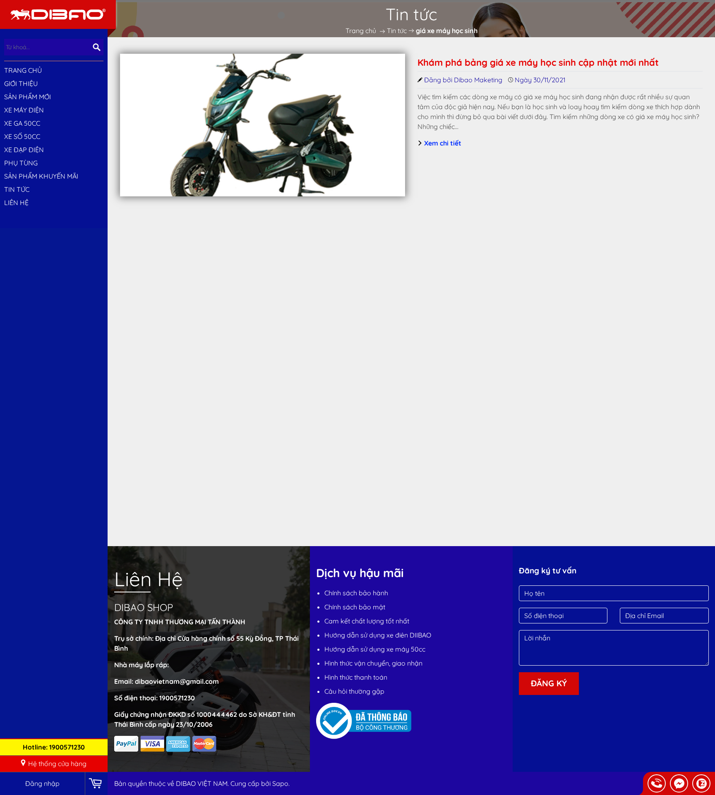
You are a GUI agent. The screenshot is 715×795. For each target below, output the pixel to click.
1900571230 (177, 698)
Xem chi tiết (441, 143)
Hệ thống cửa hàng (57, 763)
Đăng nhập (42, 783)
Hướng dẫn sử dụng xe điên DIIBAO (377, 635)
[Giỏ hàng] (96, 783)
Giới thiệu (21, 83)
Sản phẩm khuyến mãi (41, 176)
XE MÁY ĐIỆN (24, 110)
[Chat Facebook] (679, 783)
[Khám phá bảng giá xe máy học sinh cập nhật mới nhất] (262, 125)
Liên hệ (16, 202)
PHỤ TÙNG (21, 163)
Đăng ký (549, 683)
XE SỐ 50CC (22, 136)
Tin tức (16, 189)
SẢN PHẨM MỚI (27, 97)
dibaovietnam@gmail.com (177, 681)
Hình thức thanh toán (355, 677)
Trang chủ (23, 70)
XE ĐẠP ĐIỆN (24, 150)
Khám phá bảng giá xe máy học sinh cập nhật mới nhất (538, 62)
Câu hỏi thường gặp (354, 691)
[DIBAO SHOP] (58, 14)
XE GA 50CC (22, 123)
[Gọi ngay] (657, 783)
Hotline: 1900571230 (54, 747)
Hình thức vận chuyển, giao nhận (373, 663)
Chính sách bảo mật (354, 607)
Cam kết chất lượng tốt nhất (366, 621)
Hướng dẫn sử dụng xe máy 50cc (374, 649)
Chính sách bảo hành (356, 593)
